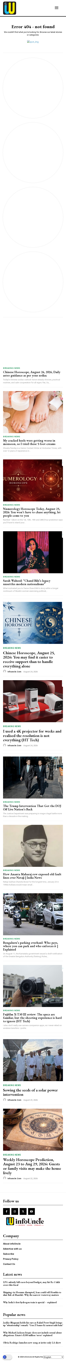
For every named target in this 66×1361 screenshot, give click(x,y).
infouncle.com (14, 671)
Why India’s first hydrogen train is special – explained (30, 1302)
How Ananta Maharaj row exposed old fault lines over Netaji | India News (32, 876)
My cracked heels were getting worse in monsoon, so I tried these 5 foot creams (29, 442)
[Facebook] (6, 1211)
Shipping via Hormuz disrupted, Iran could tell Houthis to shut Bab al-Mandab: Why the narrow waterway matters (32, 1294)
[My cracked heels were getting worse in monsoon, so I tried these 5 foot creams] (33, 412)
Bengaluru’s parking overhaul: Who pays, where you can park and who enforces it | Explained (30, 946)
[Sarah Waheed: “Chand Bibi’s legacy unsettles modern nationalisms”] (33, 552)
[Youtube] (31, 1211)
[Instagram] (14, 1211)
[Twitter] (23, 1211)
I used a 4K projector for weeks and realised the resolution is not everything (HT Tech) (32, 736)
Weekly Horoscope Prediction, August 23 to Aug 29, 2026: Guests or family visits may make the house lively (32, 1166)
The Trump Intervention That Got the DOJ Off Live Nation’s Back (32, 807)
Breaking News (11, 368)
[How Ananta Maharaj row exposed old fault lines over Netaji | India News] (33, 846)
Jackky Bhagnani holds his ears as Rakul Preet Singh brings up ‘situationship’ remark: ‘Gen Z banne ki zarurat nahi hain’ (33, 1324)
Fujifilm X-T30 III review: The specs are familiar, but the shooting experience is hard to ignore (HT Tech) (32, 1017)
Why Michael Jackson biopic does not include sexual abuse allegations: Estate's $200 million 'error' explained (32, 1334)
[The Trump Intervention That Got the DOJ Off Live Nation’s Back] (33, 778)
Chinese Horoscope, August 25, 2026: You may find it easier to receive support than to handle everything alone (29, 659)
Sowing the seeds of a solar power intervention (30, 1092)
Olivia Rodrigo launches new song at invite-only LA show (32, 1342)
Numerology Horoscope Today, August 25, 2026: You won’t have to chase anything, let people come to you (32, 512)
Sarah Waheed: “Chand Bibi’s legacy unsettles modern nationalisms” (26, 582)
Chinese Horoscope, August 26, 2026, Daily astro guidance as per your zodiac (31, 373)
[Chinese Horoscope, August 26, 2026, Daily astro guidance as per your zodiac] (33, 344)
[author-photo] (5, 671)
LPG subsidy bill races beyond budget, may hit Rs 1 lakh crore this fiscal (31, 1284)
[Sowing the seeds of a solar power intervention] (33, 1060)
